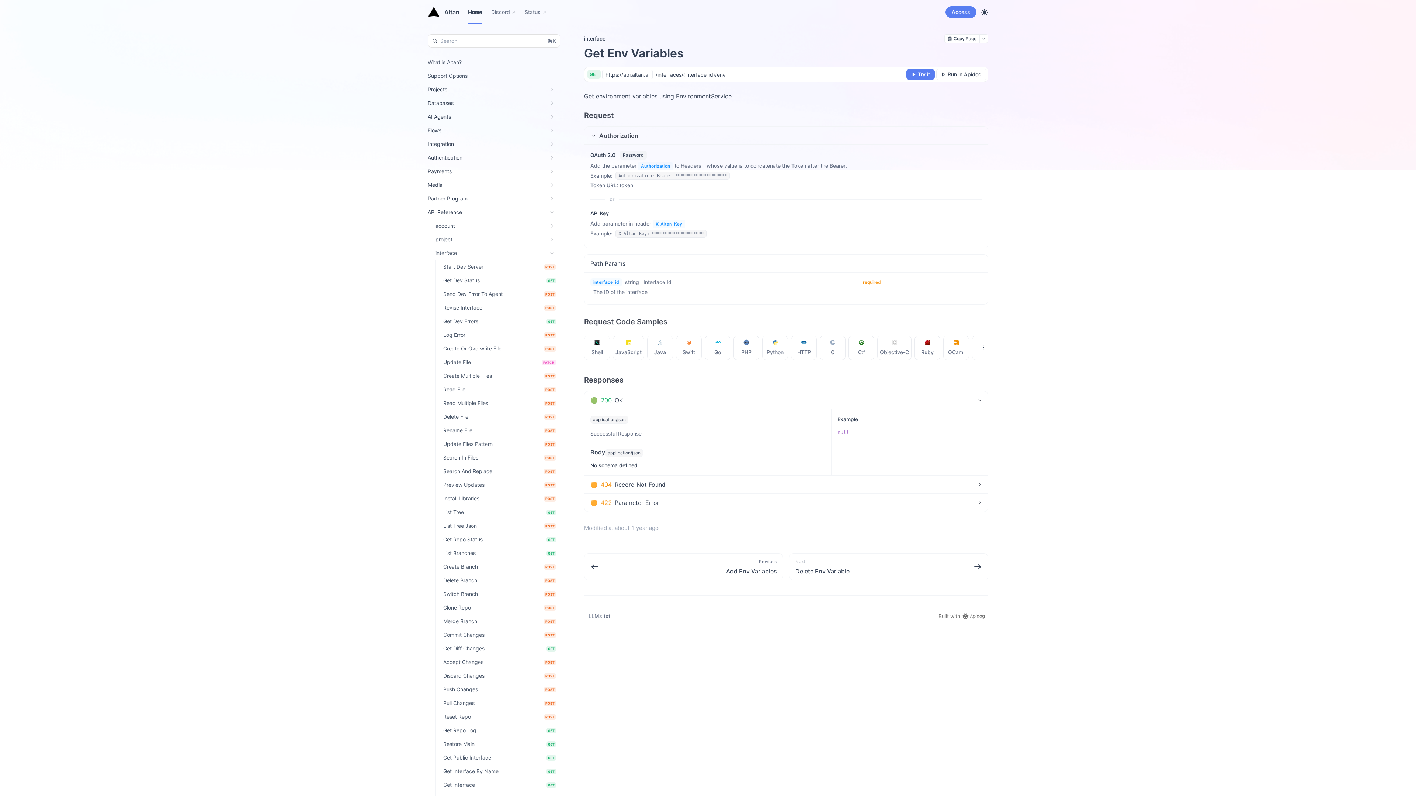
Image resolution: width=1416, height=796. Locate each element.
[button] (786, 135)
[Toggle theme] (984, 12)
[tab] (597, 347)
